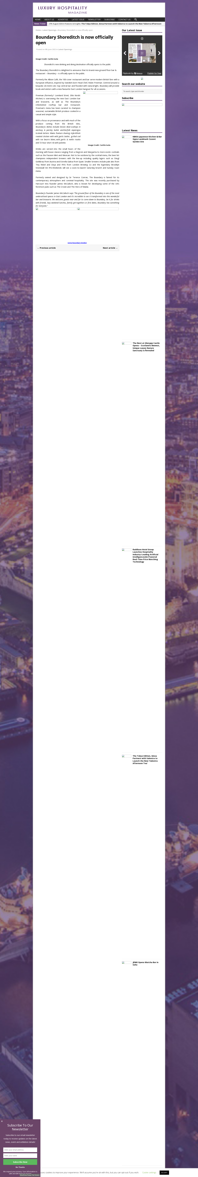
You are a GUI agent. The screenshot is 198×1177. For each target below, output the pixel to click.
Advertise (63, 19)
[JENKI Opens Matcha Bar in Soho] (126, 1162)
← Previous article (46, 247)
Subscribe (109, 19)
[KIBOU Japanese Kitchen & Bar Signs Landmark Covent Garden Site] (126, 336)
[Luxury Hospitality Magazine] (62, 14)
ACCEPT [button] (164, 1172)
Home (38, 19)
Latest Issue (78, 19)
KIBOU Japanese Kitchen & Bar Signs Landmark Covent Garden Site (147, 139)
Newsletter (94, 19)
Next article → (110, 247)
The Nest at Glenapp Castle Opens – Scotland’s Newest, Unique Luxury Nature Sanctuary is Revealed (146, 347)
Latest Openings (65, 49)
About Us (49, 19)
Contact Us (125, 19)
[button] (136, 19)
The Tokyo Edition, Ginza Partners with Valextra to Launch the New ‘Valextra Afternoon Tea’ (145, 760)
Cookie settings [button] (149, 1172)
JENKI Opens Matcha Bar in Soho (145, 963)
